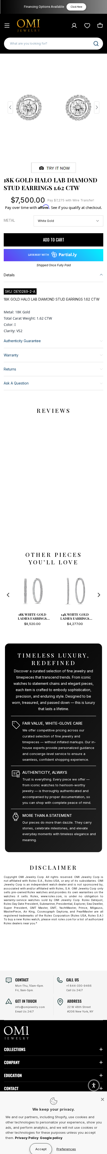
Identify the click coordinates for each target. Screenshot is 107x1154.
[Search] (96, 44)
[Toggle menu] (7, 26)
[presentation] (8, 595)
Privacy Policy (27, 1138)
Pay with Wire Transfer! (71, 200)
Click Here (76, 7)
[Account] (74, 26)
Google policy (51, 1138)
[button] (94, 1085)
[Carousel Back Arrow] (10, 107)
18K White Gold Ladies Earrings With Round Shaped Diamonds (32, 616)
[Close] (102, 1099)
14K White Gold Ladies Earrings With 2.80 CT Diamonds (74, 616)
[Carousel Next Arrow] (96, 107)
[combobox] (53, 44)
